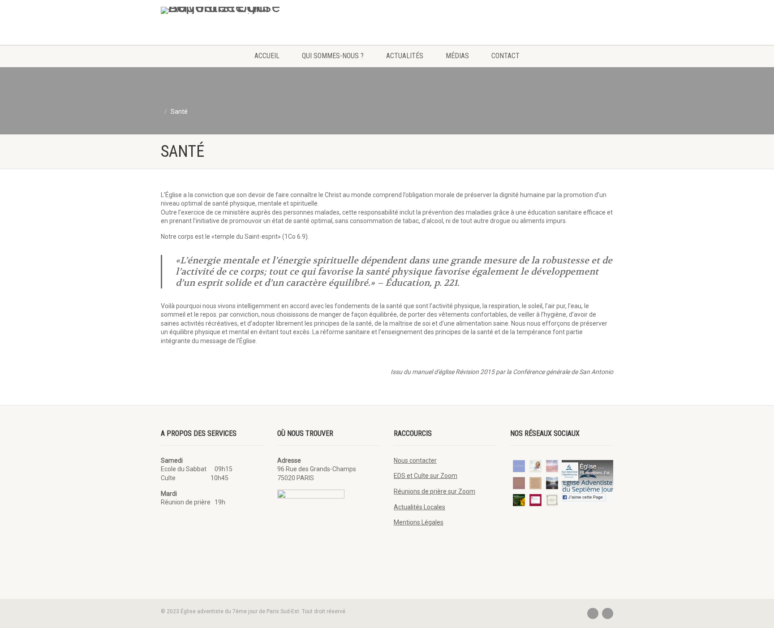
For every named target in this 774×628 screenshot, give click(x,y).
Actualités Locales (419, 507)
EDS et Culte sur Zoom (425, 475)
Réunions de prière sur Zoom (434, 491)
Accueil (267, 56)
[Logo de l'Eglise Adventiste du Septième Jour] (232, 10)
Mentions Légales (418, 522)
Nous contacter (415, 460)
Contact (505, 56)
